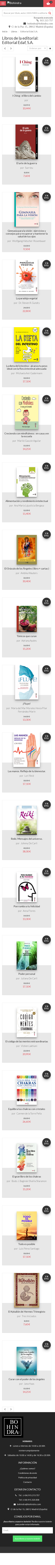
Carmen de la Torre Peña (29, 1113)
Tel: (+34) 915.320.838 (29, 1499)
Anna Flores (29, 910)
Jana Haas (29, 1383)
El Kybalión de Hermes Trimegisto (26, 1311)
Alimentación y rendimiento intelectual (27, 500)
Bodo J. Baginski (20, 1181)
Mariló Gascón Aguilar (29, 440)
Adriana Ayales (29, 640)
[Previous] (5, 48)
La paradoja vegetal (26, 298)
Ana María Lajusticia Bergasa (29, 505)
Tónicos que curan (27, 636)
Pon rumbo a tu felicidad (27, 906)
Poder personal (26, 973)
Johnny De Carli (29, 843)
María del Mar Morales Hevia (26, 708)
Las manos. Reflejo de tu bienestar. (27, 771)
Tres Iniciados (29, 1316)
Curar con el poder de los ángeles (27, 1379)
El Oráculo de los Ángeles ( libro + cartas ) (26, 568)
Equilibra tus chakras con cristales (26, 1108)
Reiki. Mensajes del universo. (26, 838)
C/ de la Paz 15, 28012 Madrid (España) (32, 26)
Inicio (4, 31)
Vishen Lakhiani (29, 1045)
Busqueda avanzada (43, 17)
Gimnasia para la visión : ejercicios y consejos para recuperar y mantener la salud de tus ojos (27, 233)
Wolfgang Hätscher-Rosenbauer (29, 240)
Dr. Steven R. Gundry (29, 302)
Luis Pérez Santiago (29, 1248)
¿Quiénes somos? (27, 1468)
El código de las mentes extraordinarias (26, 1041)
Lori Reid (29, 775)
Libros (14, 31)
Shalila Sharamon (38, 1181)
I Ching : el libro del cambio (26, 95)
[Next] (11, 48)
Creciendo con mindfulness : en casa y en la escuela (26, 435)
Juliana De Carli (29, 978)
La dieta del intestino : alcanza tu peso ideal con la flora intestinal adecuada (26, 367)
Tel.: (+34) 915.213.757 (29, 1495)
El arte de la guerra (26, 163)
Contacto (27, 1482)
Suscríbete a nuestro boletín (27, 1538)
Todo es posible (26, 1244)
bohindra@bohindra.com (40, 23)
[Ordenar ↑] (50, 48)
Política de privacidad (27, 1477)
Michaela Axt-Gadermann (29, 373)
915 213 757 (46, 20)
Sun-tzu (29, 167)
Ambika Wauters (29, 573)
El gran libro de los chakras (26, 1176)
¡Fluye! (27, 703)
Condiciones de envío (27, 1473)
